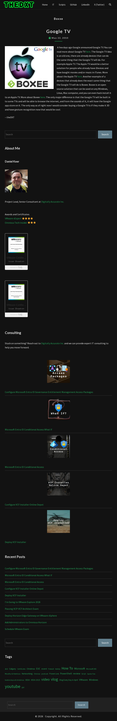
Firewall (51, 669)
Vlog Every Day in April (68, 680)
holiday (57, 669)
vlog (54, 679)
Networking (27, 673)
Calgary (12, 668)
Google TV (58, 31)
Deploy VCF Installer (15, 542)
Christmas (31, 669)
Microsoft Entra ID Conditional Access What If (28, 429)
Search (105, 134)
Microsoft (79, 668)
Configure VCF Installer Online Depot (24, 504)
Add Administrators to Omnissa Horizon (26, 622)
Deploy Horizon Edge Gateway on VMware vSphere (31, 615)
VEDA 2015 (35, 680)
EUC (38, 668)
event (44, 668)
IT (53, 4)
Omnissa (37, 674)
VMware (83, 679)
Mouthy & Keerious (12, 674)
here (88, 51)
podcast (44, 674)
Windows (93, 679)
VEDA (27, 680)
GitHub (73, 4)
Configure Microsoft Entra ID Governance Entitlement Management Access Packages (49, 392)
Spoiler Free (91, 674)
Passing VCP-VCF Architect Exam (22, 608)
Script (84, 674)
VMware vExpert (13, 218)
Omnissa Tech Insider (16, 222)
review (76, 673)
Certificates (21, 669)
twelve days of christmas (14, 680)
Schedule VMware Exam (17, 629)
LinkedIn (85, 4)
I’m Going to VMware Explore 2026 (22, 602)
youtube (12, 686)
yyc (23, 687)
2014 (6, 669)
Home (45, 4)
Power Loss (54, 673)
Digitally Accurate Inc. (52, 201)
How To (67, 668)
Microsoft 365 (91, 669)
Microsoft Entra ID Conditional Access (24, 466)
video (45, 679)
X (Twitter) (99, 4)
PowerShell (66, 673)
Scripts (62, 4)
